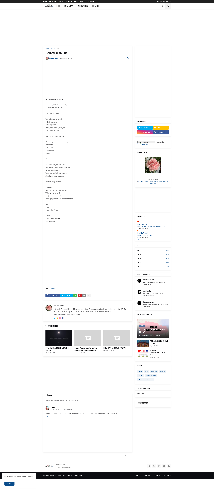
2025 (153, 255)
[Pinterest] (80, 295)
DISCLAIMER (90, 1)
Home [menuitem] (58, 6)
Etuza (53, 407)
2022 (153, 266)
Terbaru (47, 456)
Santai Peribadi (151, 376)
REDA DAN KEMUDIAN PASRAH (114, 348)
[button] (162, 6)
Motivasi (154, 371)
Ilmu (140, 371)
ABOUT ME (52, 1)
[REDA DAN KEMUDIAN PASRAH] (116, 338)
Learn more (17, 479)
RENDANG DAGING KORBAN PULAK (159, 342)
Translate (145, 144)
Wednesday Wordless (146, 380)
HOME (45, 1)
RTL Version (167, 475)
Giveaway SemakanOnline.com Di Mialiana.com (157, 353)
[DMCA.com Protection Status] (143, 404)
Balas (47, 417)
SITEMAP (69, 1)
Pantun (162, 371)
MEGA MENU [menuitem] (96, 6)
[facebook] (167, 1)
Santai (59, 48)
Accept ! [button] (9, 484)
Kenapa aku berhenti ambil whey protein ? (151, 226)
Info (146, 371)
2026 (153, 251)
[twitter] (158, 1)
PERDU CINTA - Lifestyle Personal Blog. (69, 475)
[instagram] (164, 1)
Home (138, 475)
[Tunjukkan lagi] (89, 295)
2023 (153, 263)
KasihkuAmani (142, 233)
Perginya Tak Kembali (144, 235)
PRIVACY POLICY (79, 1)
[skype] (170, 1)
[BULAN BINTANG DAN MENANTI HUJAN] (58, 338)
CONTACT (61, 1)
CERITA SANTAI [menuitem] (68, 6)
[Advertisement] (107, 27)
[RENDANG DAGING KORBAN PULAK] (143, 343)
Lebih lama (127, 456)
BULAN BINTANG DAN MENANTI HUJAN (57, 349)
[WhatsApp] (75, 295)
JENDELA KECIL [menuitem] (83, 6)
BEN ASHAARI (142, 224)
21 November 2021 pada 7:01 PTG (61, 409)
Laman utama (50, 48)
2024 (153, 259)
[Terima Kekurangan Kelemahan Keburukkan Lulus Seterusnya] (87, 338)
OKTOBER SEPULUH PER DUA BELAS (152, 331)
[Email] (84, 295)
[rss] (161, 1)
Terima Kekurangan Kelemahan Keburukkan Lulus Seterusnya (85, 349)
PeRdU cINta (59, 305)
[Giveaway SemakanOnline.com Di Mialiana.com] (143, 353)
